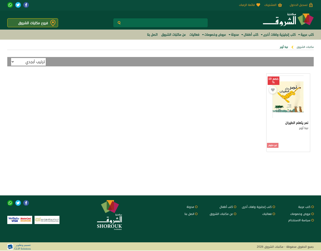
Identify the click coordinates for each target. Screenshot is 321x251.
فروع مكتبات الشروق (33, 23)
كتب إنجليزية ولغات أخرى (257, 206)
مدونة (190, 206)
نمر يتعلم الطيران (296, 123)
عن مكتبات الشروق (221, 214)
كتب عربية (304, 206)
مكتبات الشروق (305, 47)
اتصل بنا (189, 214)
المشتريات (270, 5)
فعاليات (267, 214)
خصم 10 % (273, 80)
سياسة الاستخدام (299, 220)
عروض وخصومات (300, 214)
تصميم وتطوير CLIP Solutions (22, 246)
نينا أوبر (303, 128)
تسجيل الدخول (298, 5)
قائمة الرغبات (247, 5)
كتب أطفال (226, 206)
